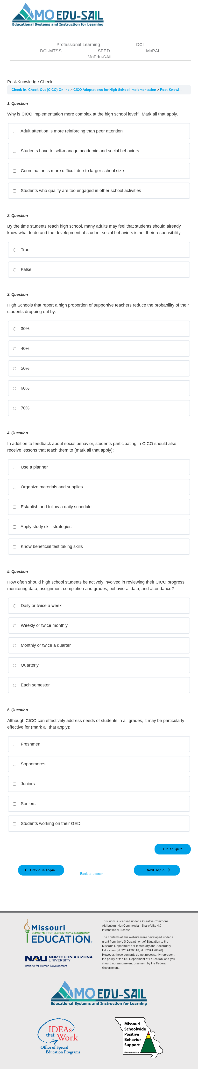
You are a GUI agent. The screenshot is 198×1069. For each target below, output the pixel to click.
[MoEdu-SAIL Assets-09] (58, 954)
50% (24, 368)
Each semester (35, 685)
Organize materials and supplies (51, 487)
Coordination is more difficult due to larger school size (72, 170)
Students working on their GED (50, 823)
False (25, 269)
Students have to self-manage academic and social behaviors (79, 150)
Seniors (27, 803)
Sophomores (32, 763)
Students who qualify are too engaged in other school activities (80, 190)
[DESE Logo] (58, 918)
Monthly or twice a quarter (45, 645)
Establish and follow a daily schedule (56, 506)
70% (24, 408)
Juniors (27, 783)
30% (24, 328)
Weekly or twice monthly (44, 625)
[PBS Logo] (139, 1017)
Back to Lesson (92, 874)
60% (24, 388)
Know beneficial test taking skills (51, 546)
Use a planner (34, 467)
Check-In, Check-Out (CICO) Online (41, 90)
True (24, 249)
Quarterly (29, 665)
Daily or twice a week (41, 605)
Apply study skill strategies (45, 526)
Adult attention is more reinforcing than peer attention (71, 131)
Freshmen (30, 744)
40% (24, 348)
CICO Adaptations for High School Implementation (115, 90)
